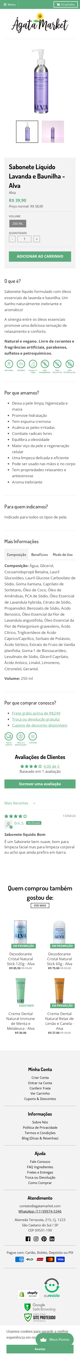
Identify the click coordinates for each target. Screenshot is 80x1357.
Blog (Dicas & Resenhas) (40, 1138)
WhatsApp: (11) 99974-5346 (40, 1211)
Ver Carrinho (40, 1093)
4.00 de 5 (52, 766)
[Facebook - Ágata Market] (28, 1239)
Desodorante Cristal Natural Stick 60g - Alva (59, 958)
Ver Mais (40, 905)
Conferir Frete (40, 1088)
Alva (12, 192)
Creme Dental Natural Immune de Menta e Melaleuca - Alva (20, 1021)
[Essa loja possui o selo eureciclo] (52, 1297)
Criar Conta (40, 1077)
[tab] (16, 554)
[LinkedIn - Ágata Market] (52, 1239)
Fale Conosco (40, 1161)
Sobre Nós (40, 1122)
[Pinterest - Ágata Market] (44, 1239)
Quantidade (18, 233)
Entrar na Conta (40, 1083)
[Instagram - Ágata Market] (36, 1239)
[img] (15, 816)
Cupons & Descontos (40, 1098)
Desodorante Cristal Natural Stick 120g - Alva (20, 958)
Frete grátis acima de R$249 (36, 713)
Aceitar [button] (40, 1349)
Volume (14, 216)
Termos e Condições (40, 1133)
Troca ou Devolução (40, 1177)
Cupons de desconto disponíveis (39, 725)
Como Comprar (40, 1182)
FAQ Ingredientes (40, 1167)
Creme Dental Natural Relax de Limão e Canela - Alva (59, 1021)
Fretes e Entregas (40, 1172)
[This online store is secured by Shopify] (28, 1297)
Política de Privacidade (40, 1127)
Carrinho (68, 4)
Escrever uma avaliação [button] (40, 783)
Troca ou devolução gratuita (36, 719)
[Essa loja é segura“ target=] (40, 1321)
